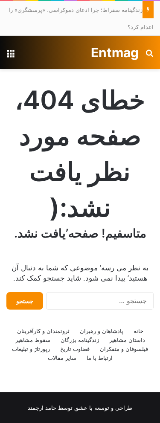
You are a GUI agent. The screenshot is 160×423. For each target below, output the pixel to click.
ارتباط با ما (100, 357)
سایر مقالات (62, 357)
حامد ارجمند (42, 407)
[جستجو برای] (149, 55)
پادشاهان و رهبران (101, 330)
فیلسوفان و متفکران (124, 348)
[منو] (10, 55)
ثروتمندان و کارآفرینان (43, 330)
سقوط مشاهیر (32, 339)
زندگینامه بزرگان (80, 339)
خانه (138, 330)
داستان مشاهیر (127, 339)
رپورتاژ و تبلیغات (31, 348)
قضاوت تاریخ (75, 348)
